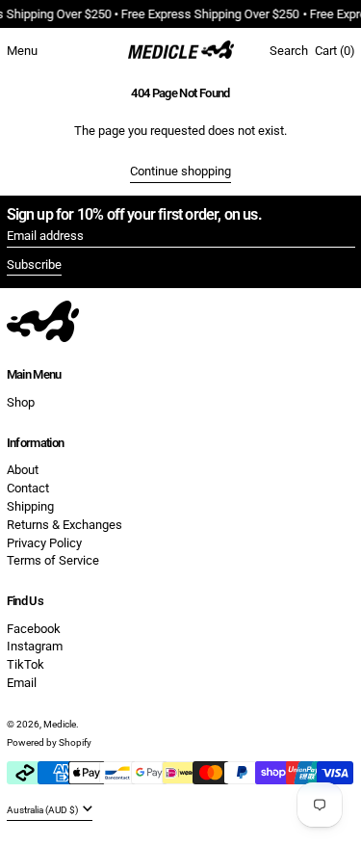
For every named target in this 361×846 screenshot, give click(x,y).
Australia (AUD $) (43, 810)
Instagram (35, 646)
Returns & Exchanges (64, 524)
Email (22, 682)
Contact (28, 488)
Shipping (30, 506)
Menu (22, 50)
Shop (21, 402)
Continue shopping (180, 171)
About (23, 470)
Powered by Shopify (49, 742)
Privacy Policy (44, 543)
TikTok (25, 664)
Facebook (34, 628)
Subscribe (34, 264)
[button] (289, 51)
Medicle (59, 724)
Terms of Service (53, 560)
